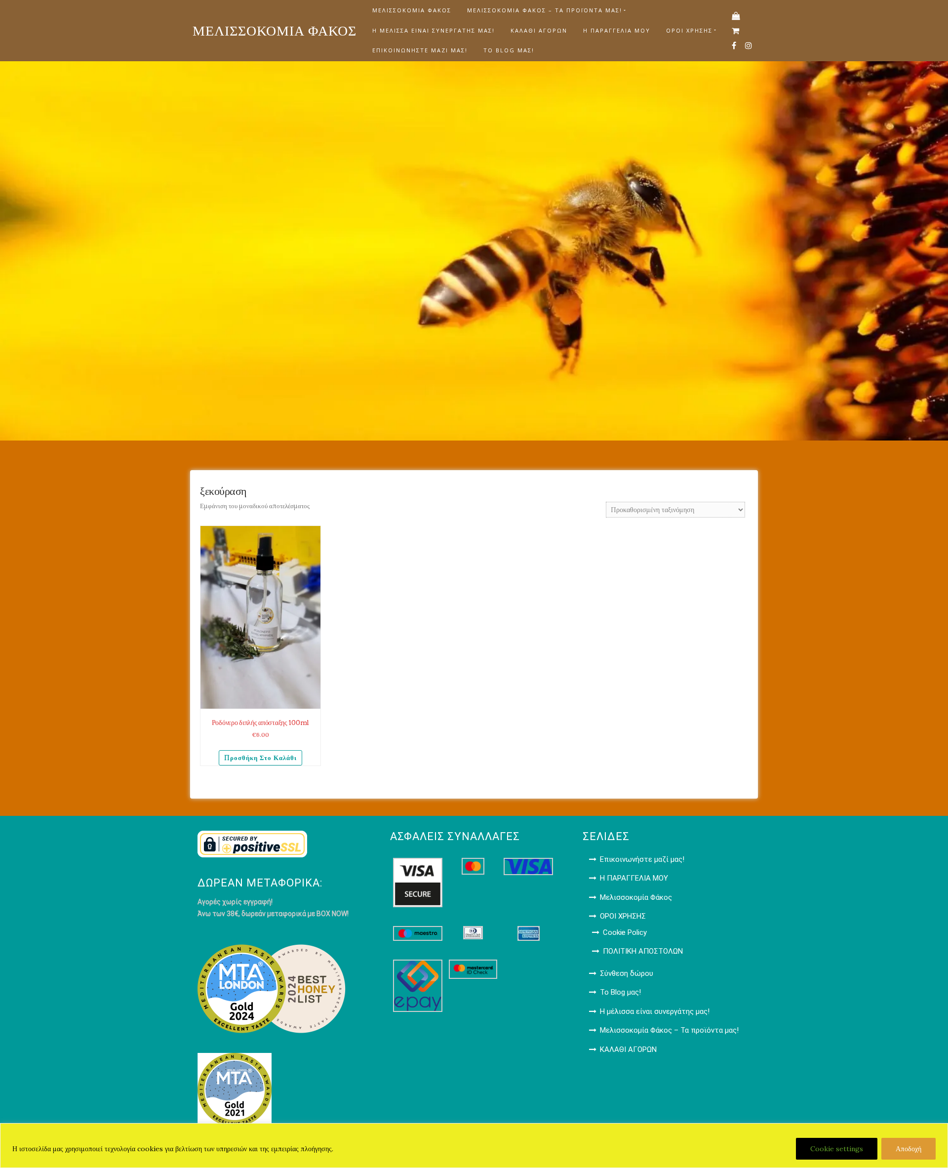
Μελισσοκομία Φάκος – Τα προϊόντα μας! (544, 10)
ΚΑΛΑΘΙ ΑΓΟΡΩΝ (539, 30)
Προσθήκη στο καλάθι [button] (260, 758)
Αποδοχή (908, 1148)
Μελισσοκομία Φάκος (411, 10)
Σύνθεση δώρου (626, 973)
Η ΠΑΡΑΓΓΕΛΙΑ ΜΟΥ (616, 30)
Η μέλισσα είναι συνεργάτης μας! (433, 30)
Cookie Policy (625, 932)
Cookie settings (836, 1148)
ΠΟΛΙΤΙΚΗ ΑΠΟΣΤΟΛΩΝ (643, 951)
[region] (474, 1145)
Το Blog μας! (508, 50)
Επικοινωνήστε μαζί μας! (420, 50)
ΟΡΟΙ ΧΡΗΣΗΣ (689, 30)
